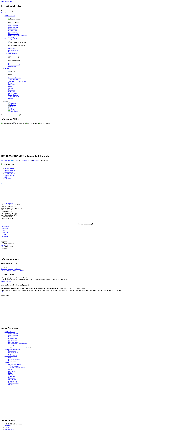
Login (10, 63)
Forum (10, 52)
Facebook (4, 269)
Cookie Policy (12, 93)
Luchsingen (5, 226)
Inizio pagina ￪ (9, 429)
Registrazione (12, 66)
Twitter (3, 270)
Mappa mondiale (13, 25)
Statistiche (11, 37)
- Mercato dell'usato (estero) (17, 81)
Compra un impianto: (14, 78)
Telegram (21, 270)
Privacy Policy (13, 95)
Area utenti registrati (11, 53)
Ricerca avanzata (13, 34)
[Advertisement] (57, 139)
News (10, 83)
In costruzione (12, 30)
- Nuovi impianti (14, 79)
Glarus (4, 230)
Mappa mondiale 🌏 (7, 160)
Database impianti (10, 16)
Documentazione (13, 50)
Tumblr (15, 270)
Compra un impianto (14, 364)
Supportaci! (4, 245)
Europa (17, 160)
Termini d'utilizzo (13, 96)
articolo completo (6, 281)
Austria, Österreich (26, 160)
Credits (10, 98)
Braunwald (5, 232)
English (13, 105)
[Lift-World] (6, 1)
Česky (13, 110)
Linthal (4, 234)
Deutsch (13, 103)
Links (10, 86)
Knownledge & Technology (13, 39)
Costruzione (12, 48)
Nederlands (14, 111)
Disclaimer (11, 91)
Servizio (7, 68)
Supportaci (11, 90)
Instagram (17, 269)
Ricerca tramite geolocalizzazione (18, 35)
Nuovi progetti (12, 32)
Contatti (11, 88)
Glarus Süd (5, 228)
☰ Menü (3, 12)
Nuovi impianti (12, 29)
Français (13, 106)
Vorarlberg (36, 160)
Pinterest (9, 270)
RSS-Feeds (12, 84)
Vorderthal (5, 236)
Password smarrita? (14, 65)
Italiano (13, 108)
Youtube (10, 269)
